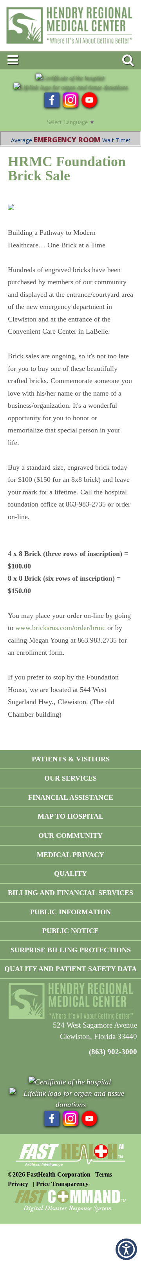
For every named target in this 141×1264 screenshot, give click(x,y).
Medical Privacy (70, 855)
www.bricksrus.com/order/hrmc (60, 628)
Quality (70, 873)
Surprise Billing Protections (71, 950)
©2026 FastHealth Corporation (49, 1174)
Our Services (70, 778)
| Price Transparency (61, 1183)
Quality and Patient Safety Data (70, 969)
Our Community (70, 835)
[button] (126, 1249)
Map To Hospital (70, 816)
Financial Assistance (70, 797)
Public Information (70, 912)
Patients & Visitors (71, 759)
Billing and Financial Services (70, 893)
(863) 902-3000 (113, 1052)
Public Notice (70, 931)
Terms (103, 1174)
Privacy (18, 1183)
